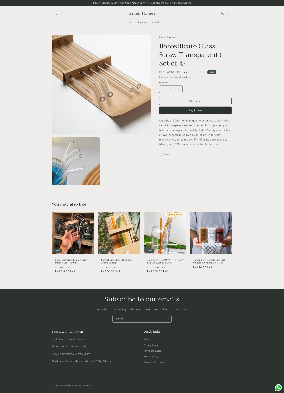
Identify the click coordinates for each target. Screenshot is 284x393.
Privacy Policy (151, 345)
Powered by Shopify (81, 385)
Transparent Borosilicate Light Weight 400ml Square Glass (209, 261)
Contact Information (154, 362)
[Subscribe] (167, 319)
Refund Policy (151, 356)
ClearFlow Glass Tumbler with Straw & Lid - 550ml (71, 261)
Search (147, 339)
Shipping (163, 77)
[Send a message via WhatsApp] (278, 387)
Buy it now (195, 110)
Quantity (163, 83)
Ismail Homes (65, 385)
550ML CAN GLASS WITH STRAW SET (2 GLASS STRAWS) (165, 261)
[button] (55, 13)
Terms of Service (152, 351)
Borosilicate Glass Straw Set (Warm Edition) (116, 261)
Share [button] (166, 154)
